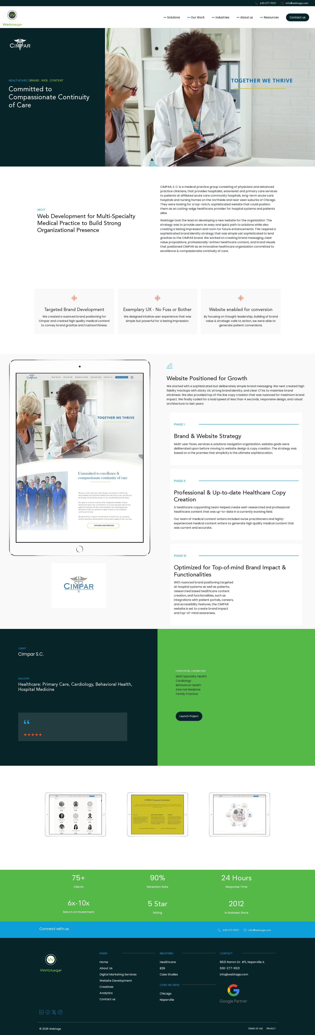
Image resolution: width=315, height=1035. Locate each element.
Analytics (106, 993)
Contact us (298, 17)
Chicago (166, 993)
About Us (106, 968)
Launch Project (189, 716)
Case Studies (169, 974)
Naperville (167, 1000)
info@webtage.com (297, 3)
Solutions (173, 17)
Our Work (198, 17)
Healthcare (168, 962)
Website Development (116, 981)
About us (246, 17)
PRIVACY (271, 1028)
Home (104, 962)
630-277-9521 (268, 3)
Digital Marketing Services (118, 974)
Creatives (106, 987)
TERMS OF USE (255, 1028)
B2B (162, 968)
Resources (271, 17)
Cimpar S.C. (31, 654)
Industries (222, 17)
